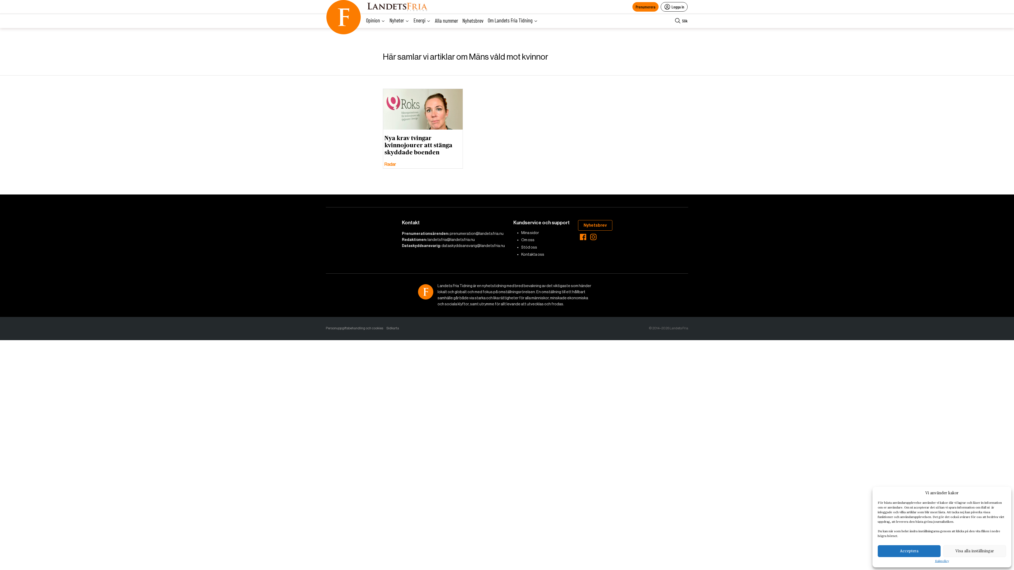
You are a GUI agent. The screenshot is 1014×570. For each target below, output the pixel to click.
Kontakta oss (532, 254)
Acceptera (909, 551)
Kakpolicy (942, 561)
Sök (685, 20)
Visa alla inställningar (974, 551)
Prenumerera (645, 6)
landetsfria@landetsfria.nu (451, 240)
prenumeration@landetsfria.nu (477, 233)
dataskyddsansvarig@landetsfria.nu (473, 246)
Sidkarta (392, 328)
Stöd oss (529, 247)
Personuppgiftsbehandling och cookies (354, 328)
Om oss (527, 240)
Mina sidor (530, 233)
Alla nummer (446, 20)
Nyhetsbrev (472, 20)
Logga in (678, 6)
